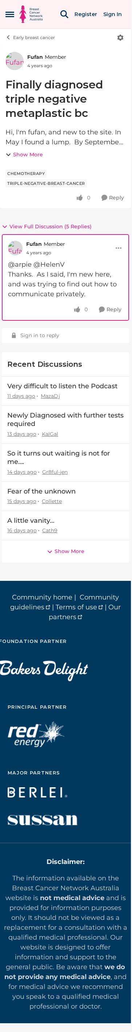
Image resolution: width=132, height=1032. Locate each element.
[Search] (64, 14)
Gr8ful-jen (55, 472)
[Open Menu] (120, 38)
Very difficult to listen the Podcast (62, 386)
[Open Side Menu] (10, 14)
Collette (52, 501)
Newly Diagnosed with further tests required (65, 419)
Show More (28, 154)
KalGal (50, 434)
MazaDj (50, 396)
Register (86, 14)
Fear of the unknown (41, 491)
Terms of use (76, 607)
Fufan (35, 57)
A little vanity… (30, 521)
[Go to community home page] (31, 14)
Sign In (112, 14)
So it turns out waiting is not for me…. (58, 457)
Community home (42, 597)
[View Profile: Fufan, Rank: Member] (14, 61)
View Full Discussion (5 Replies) (50, 226)
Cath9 (49, 530)
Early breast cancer (34, 37)
